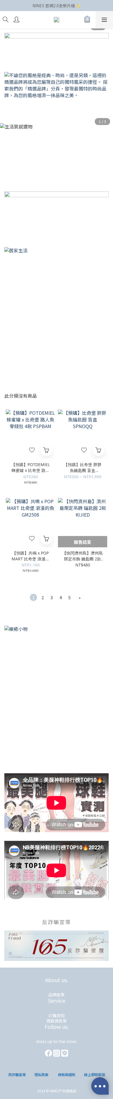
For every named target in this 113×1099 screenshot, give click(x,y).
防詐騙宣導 (17, 1074)
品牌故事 (56, 994)
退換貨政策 (56, 1021)
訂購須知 (56, 1015)
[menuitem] (33, 597)
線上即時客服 (94, 1074)
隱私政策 (41, 1074)
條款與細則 (66, 1074)
